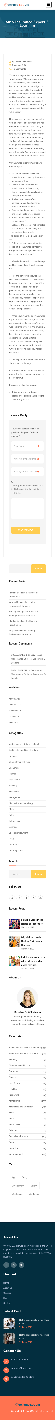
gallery (34, 1186)
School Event (15, 821)
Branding (13, 756)
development (18, 1186)
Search (38, 569)
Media (12, 809)
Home (6, 1283)
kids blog (13, 785)
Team (11, 839)
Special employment (18, 833)
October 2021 (15, 716)
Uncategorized (16, 850)
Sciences (13, 827)
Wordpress (34, 1194)
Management (15, 797)
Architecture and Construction (23, 750)
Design (25, 1177)
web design (17, 1194)
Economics (14, 768)
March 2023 (14, 699)
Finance (12, 774)
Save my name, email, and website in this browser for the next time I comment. (27, 489)
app (14, 1177)
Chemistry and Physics (19, 762)
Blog (5, 1298)
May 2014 (13, 722)
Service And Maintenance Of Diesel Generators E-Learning (28, 659)
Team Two (14, 844)
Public (12, 815)
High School (14, 779)
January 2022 (15, 704)
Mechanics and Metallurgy (21, 803)
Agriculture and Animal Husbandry (24, 744)
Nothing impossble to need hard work (34, 1322)
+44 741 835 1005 (19, 1359)
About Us (7, 1288)
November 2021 (16, 710)
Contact (7, 1303)
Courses (7, 1293)
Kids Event (14, 791)
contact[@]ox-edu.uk (21, 1368)
